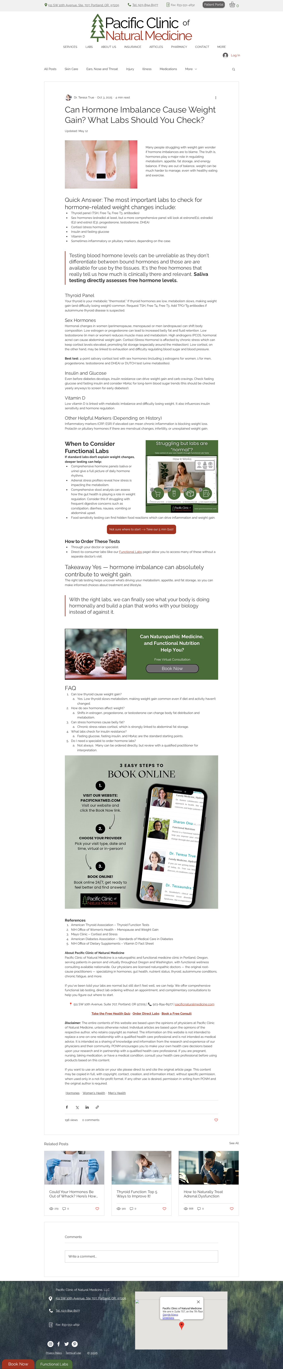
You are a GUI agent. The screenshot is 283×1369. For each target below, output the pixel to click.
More (189, 69)
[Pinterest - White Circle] (75, 1344)
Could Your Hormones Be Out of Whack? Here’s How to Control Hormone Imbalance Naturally (72, 1194)
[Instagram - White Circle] (50, 1344)
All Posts (50, 69)
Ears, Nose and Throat (102, 69)
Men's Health (117, 1093)
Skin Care (71, 69)
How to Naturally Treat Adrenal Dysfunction (203, 1194)
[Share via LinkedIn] (87, 1107)
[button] (235, 4)
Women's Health (94, 1093)
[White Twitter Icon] (67, 1344)
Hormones (73, 1093)
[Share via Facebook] (67, 1107)
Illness (146, 69)
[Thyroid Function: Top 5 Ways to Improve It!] (142, 1168)
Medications (168, 69)
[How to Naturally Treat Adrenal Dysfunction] (209, 1168)
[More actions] (215, 97)
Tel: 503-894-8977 (145, 5)
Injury (130, 69)
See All (234, 1143)
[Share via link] (97, 1107)
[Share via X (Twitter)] (77, 1107)
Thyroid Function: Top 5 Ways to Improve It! (137, 1194)
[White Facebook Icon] (59, 1344)
